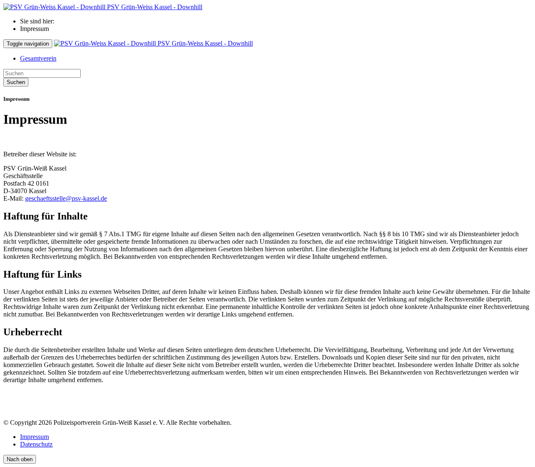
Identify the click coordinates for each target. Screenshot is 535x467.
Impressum (34, 436)
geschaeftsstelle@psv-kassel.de (66, 198)
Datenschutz (36, 444)
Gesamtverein (38, 58)
